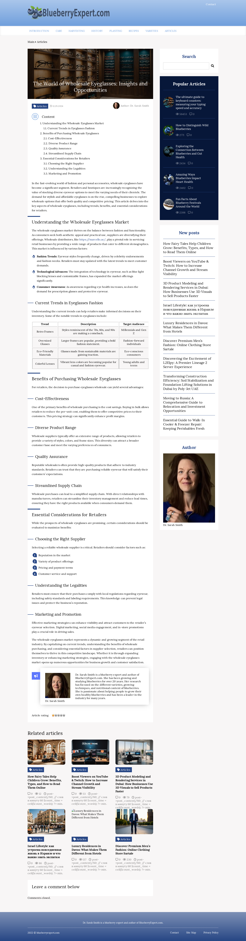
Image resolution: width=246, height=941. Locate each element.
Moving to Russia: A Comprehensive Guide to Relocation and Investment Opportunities (184, 404)
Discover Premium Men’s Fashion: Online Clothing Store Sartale (187, 345)
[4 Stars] (61, 715)
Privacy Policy (210, 932)
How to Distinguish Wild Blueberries (192, 127)
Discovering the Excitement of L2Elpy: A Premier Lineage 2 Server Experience (187, 362)
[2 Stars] (56, 715)
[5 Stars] (64, 715)
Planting (115, 30)
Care (59, 30)
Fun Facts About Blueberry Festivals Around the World (188, 202)
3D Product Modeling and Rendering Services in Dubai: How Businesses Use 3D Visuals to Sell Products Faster (187, 289)
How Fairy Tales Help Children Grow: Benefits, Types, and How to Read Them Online (188, 247)
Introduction (39, 30)
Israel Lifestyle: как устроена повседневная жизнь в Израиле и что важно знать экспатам (188, 309)
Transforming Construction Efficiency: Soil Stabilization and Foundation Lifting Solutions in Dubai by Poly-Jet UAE (188, 382)
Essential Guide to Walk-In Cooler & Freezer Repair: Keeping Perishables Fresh (184, 424)
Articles (171, 30)
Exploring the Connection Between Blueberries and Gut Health (189, 151)
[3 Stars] (58, 715)
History (97, 30)
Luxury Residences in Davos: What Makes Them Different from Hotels (185, 327)
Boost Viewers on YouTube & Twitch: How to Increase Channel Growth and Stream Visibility (186, 267)
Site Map (191, 932)
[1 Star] (53, 715)
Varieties (152, 30)
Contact (211, 4)
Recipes (134, 30)
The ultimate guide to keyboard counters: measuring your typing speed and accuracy (191, 102)
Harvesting (77, 30)
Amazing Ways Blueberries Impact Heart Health (188, 178)
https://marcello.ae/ (92, 239)
